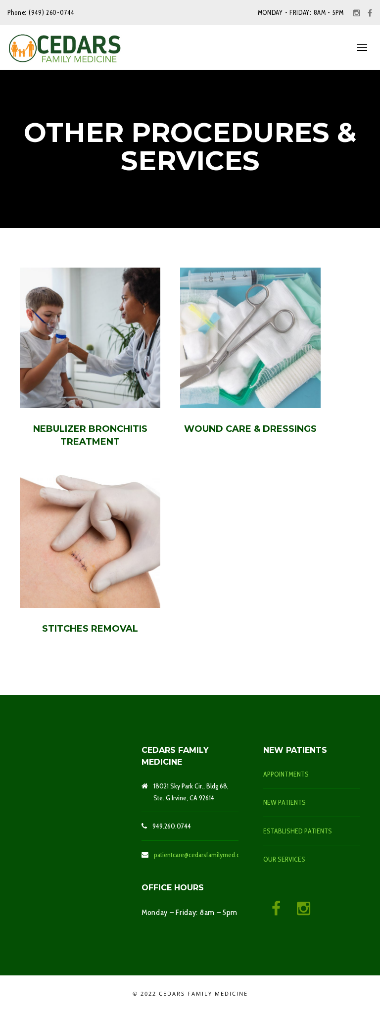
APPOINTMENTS (286, 774)
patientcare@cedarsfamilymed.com (201, 854)
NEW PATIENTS (284, 802)
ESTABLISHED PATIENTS (297, 831)
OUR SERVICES (284, 859)
